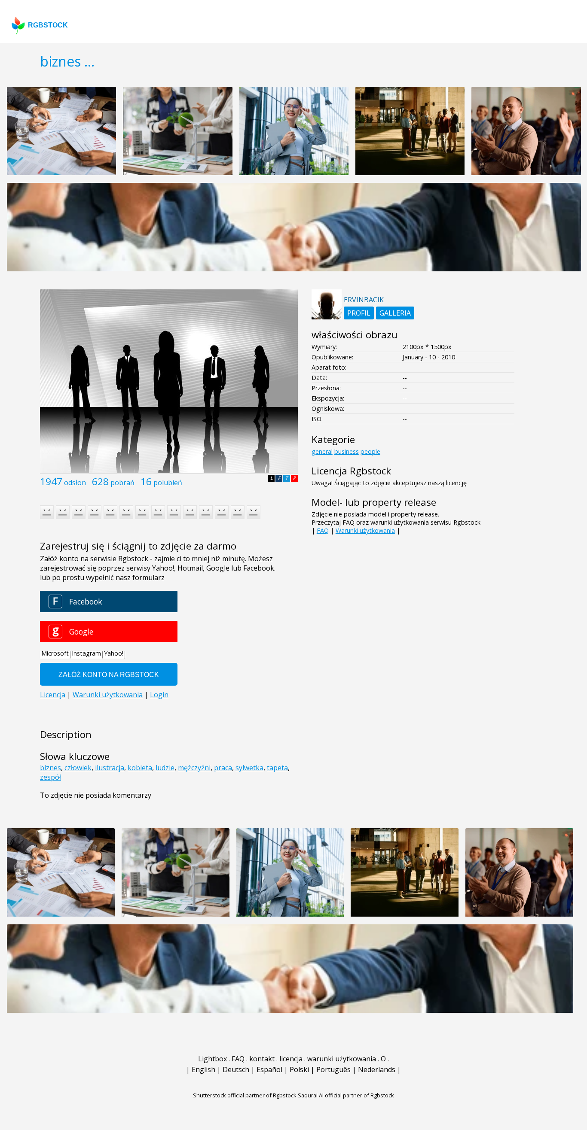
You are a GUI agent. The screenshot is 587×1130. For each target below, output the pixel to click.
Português (333, 1069)
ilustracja (109, 767)
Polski (299, 1069)
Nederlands (376, 1069)
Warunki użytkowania (365, 530)
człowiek (78, 767)
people (370, 451)
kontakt (262, 1058)
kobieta (140, 767)
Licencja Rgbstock (351, 470)
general (322, 451)
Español (269, 1069)
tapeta (277, 767)
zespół (50, 777)
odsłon (75, 482)
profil (358, 313)
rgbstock (48, 25)
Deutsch (236, 1069)
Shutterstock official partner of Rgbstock (245, 1095)
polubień (167, 482)
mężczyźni (194, 767)
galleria (395, 313)
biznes (50, 767)
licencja (291, 1058)
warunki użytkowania (341, 1058)
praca (223, 767)
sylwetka (249, 767)
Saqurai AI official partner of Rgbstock (346, 1095)
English (203, 1069)
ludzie (165, 767)
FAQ (323, 530)
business (346, 451)
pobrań (122, 482)
